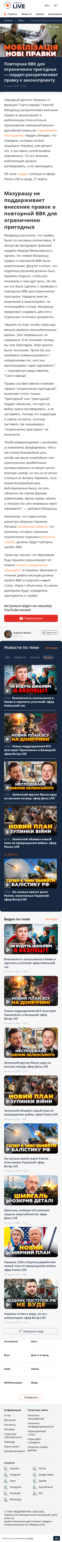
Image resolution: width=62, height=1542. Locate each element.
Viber (13, 1480)
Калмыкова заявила (32, 526)
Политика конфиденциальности (41, 1425)
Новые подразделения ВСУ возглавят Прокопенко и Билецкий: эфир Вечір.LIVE (30, 750)
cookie (30, 1538)
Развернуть (31, 1397)
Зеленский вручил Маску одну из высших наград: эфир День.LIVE (30, 796)
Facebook (15, 1493)
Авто (34, 1341)
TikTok (42, 1468)
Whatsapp (15, 1499)
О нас (7, 1415)
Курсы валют (12, 1446)
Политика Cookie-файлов (38, 1448)
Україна (12, 14)
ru (46, 5)
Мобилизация (13, 1382)
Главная (8, 20)
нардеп (22, 174)
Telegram (15, 1474)
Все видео (51, 647)
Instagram (15, 1487)
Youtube (14, 1468)
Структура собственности (13, 1435)
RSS (41, 1493)
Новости (26, 14)
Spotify (42, 1480)
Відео (21, 20)
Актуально (11, 1341)
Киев (7, 1368)
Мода (34, 1382)
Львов (35, 1368)
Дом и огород (40, 1355)
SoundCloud (46, 1487)
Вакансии (10, 1420)
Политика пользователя (36, 1417)
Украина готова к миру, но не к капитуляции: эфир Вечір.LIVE (25, 1315)
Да (56, 1538)
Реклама (9, 1429)
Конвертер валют (14, 1451)
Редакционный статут (37, 1433)
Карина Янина (22, 632)
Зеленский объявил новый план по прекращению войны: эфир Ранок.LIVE (30, 843)
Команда (9, 1441)
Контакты (10, 1424)
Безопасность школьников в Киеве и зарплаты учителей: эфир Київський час (29, 701)
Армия (40, 14)
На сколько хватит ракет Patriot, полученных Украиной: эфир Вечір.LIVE (27, 895)
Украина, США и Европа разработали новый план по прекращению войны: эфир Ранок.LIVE (30, 1266)
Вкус (7, 1355)
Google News (46, 1474)
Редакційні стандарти (34, 1440)
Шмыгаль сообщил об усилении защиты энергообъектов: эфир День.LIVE (27, 1214)
